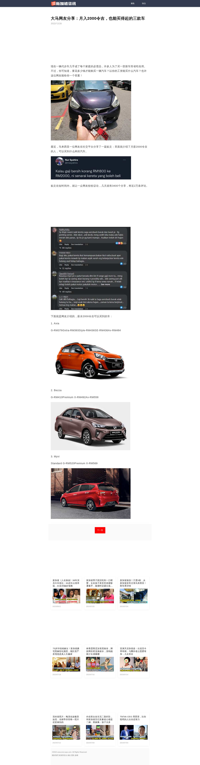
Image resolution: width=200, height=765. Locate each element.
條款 (69, 755)
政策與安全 (63, 755)
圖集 (133, 3)
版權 (76, 755)
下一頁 (100, 530)
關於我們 (55, 755)
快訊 (144, 3)
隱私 (72, 755)
